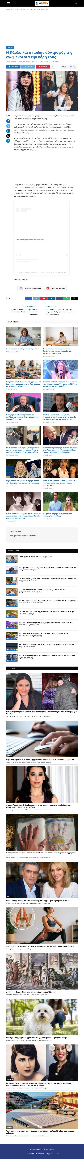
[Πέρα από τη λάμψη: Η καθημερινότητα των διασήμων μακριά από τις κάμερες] (23, 468)
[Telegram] (8, 141)
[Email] (8, 136)
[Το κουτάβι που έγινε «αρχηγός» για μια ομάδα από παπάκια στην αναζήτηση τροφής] (12, 614)
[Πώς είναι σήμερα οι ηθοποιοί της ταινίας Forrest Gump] (60, 501)
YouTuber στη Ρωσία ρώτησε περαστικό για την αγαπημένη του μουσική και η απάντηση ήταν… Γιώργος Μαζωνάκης (22, 450)
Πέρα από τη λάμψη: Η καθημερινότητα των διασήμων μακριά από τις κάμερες (22, 482)
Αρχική (8, 9)
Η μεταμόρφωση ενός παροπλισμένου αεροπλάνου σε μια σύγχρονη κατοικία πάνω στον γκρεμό (47, 602)
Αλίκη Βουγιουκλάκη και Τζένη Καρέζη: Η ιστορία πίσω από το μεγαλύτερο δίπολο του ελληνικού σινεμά (23, 516)
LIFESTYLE (10, 47)
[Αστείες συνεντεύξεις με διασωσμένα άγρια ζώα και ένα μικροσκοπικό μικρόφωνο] (12, 592)
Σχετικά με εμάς (53, 1154)
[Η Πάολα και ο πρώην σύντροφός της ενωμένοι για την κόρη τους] (42, 91)
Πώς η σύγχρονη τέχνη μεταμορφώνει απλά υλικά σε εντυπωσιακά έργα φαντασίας (47, 657)
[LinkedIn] (8, 131)
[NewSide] (42, 3)
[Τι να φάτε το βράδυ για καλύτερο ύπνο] (23, 336)
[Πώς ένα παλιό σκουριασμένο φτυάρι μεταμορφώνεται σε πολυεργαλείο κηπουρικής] (12, 636)
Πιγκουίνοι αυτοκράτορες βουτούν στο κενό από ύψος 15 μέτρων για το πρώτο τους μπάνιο (24, 312)
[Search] (76, 3)
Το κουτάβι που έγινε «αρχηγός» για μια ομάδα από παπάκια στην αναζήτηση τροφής (46, 613)
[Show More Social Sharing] (53, 67)
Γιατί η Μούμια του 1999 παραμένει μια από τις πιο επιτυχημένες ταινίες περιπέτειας (60, 483)
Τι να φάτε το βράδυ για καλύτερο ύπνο (22, 349)
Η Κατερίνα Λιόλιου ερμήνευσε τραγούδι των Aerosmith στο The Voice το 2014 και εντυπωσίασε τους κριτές (60, 384)
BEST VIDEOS (11, 572)
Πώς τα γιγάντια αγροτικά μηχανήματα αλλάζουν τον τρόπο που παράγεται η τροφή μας (46, 624)
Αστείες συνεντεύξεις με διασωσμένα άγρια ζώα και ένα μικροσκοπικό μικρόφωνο (42, 591)
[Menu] (8, 3)
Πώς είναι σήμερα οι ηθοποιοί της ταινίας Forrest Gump (57, 515)
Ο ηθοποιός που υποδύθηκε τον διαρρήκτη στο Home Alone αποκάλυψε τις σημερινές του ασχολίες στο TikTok (59, 417)
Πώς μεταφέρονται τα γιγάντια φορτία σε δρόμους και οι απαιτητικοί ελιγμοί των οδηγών (48, 569)
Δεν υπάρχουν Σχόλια (44, 61)
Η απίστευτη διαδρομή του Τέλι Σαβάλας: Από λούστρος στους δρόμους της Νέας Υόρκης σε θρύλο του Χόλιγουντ (60, 450)
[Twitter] (8, 126)
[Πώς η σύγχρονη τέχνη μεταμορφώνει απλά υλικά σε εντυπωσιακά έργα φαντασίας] (12, 658)
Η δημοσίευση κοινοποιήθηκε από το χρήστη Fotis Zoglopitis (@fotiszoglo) (42, 272)
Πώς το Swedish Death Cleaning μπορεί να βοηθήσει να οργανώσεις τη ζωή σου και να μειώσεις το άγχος (23, 384)
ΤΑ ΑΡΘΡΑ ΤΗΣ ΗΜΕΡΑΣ (36, 1154)
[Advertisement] (42, 28)
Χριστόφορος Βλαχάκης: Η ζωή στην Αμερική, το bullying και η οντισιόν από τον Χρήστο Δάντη (60, 312)
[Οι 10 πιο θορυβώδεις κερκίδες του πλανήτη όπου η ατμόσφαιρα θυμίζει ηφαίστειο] (12, 647)
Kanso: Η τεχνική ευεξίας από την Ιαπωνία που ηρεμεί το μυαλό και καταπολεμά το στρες (57, 351)
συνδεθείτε (32, 536)
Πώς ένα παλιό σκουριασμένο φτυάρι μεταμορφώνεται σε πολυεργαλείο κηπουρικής (43, 635)
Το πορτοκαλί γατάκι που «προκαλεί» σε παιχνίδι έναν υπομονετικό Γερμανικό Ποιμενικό (47, 580)
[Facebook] (8, 121)
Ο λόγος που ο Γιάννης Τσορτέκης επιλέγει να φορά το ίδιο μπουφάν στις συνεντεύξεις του (22, 417)
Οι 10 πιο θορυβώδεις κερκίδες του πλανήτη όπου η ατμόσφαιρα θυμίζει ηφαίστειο (46, 646)
